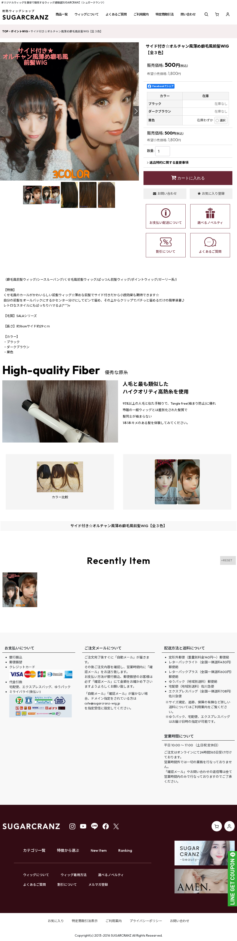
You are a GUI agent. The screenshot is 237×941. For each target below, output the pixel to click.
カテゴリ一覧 (34, 850)
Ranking (125, 850)
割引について (67, 885)
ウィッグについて (36, 875)
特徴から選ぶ (68, 850)
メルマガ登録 (98, 885)
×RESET (226, 560)
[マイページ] (227, 14)
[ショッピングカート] (217, 14)
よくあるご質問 (34, 885)
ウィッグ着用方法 (74, 875)
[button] (61, 14)
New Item (99, 850)
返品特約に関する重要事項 (169, 162)
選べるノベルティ (111, 875)
